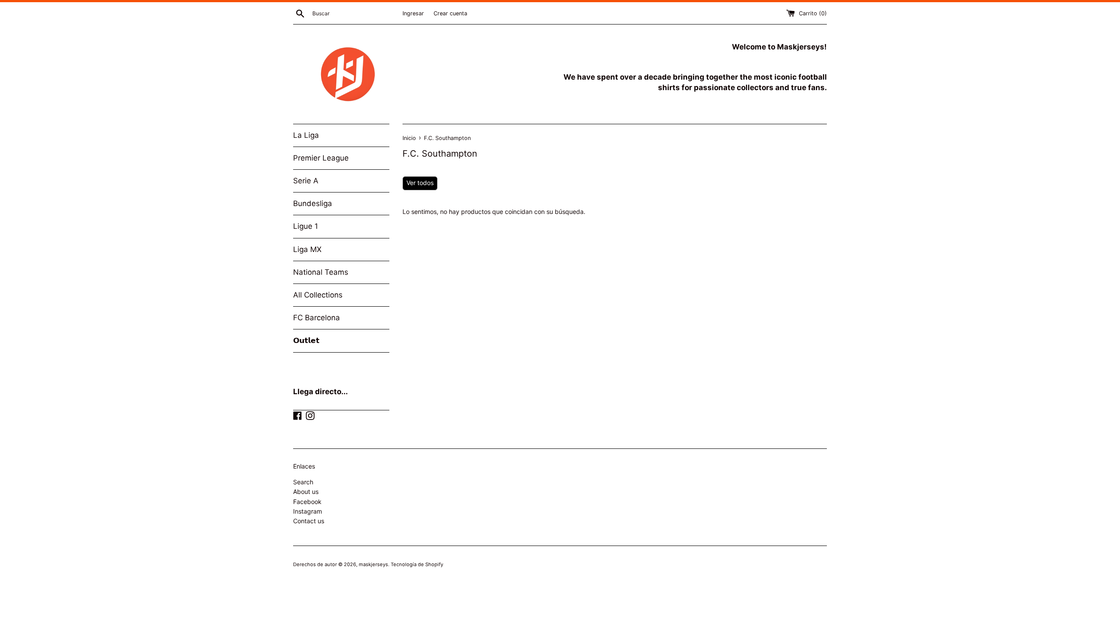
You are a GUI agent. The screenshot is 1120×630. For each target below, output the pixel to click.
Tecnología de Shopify (417, 564)
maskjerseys (373, 564)
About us (305, 491)
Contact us (308, 521)
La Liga (306, 135)
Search (303, 482)
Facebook (307, 501)
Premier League (321, 158)
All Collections (318, 294)
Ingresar (413, 13)
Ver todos (420, 182)
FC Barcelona (316, 317)
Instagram (307, 511)
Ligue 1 (305, 226)
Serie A (305, 180)
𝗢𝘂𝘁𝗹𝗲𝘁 (306, 340)
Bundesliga (312, 203)
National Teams (320, 272)
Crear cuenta (450, 13)
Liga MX (307, 249)
